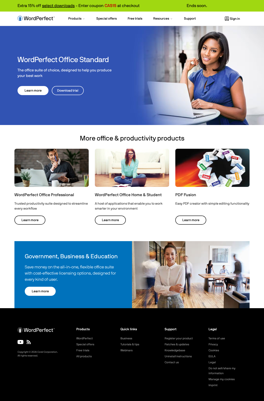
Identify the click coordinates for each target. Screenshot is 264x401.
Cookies (214, 350)
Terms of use (217, 338)
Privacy (213, 344)
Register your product (179, 338)
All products (84, 356)
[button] (77, 19)
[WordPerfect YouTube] (21, 342)
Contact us (172, 362)
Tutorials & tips (129, 344)
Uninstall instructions (178, 356)
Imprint (213, 385)
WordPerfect (84, 338)
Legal (212, 362)
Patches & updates (177, 344)
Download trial (67, 90)
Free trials (82, 350)
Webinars (126, 350)
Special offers (85, 344)
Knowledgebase (175, 350)
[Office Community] (29, 342)
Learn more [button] (33, 90)
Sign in (235, 18)
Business (126, 338)
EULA (212, 356)
